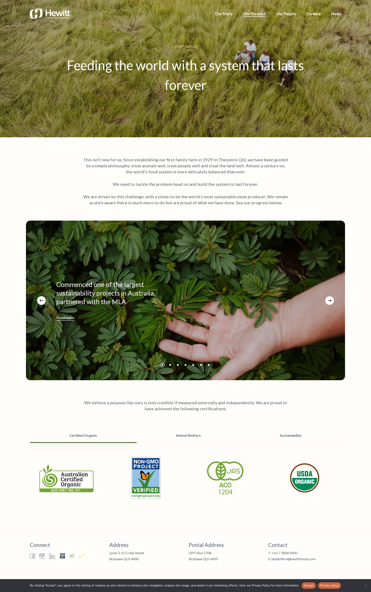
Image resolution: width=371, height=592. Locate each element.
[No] (365, 585)
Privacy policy (329, 585)
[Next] (329, 300)
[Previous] (41, 300)
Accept (309, 585)
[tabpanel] (185, 478)
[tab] (83, 435)
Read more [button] (65, 317)
